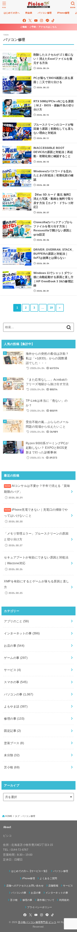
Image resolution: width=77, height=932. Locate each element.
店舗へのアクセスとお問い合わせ (25, 885)
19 (51, 307)
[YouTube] (36, 20)
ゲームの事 (15, 657)
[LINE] (47, 20)
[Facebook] (24, 20)
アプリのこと (16, 621)
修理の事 (14, 718)
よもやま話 (15, 706)
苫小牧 (11, 767)
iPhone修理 (28, 878)
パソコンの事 (18, 694)
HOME (8, 816)
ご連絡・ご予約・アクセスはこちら (38, 27)
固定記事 (12, 730)
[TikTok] (53, 20)
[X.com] (30, 20)
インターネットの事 (22, 633)
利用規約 (64, 900)
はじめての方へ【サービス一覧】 (29, 871)
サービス (12, 670)
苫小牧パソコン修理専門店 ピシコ (37, 922)
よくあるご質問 (48, 878)
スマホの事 (15, 682)
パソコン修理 (60, 871)
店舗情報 (53, 885)
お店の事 (14, 645)
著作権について (45, 900)
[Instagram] (41, 20)
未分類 (11, 755)
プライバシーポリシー (39, 907)
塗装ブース (14, 743)
